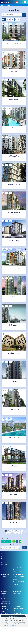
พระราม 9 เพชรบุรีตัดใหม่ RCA (19, 587)
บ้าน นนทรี (3, 598)
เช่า (1, 556)
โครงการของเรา (4, 564)
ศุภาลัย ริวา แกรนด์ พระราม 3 (18, 576)
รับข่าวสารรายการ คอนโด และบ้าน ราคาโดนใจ (10, 544)
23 (18, 532)
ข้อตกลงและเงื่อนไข (17, 606)
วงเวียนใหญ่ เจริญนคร (17, 591)
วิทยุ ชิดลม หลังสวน (5, 574)
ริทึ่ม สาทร (2, 595)
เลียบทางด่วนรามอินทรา (18, 567)
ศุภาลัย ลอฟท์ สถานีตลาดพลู (6, 603)
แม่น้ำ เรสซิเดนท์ (4, 593)
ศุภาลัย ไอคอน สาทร (4, 597)
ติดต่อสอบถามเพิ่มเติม (5, 538)
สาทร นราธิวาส (4, 591)
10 (9, 532)
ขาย (1, 555)
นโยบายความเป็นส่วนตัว (18, 608)
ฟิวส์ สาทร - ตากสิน (16, 593)
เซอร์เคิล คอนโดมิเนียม (17, 589)
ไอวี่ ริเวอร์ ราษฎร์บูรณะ (5, 589)
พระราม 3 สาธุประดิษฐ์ (18, 574)
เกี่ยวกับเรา (16, 610)
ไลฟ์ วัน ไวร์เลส (3, 576)
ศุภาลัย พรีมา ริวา (16, 584)
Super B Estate (5, 2)
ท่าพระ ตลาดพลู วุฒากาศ (6, 601)
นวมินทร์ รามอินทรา (4, 608)
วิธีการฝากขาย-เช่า (17, 613)
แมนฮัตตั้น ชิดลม (4, 577)
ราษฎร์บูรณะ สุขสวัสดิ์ (5, 587)
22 (15, 532)
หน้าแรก (2, 5)
